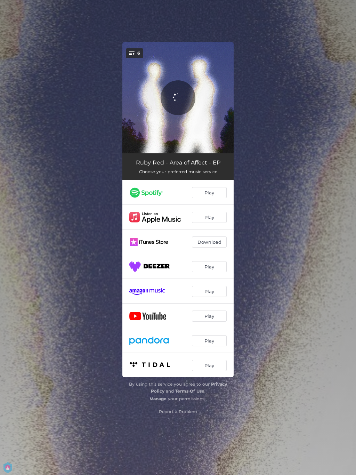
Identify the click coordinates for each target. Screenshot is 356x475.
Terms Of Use (189, 391)
